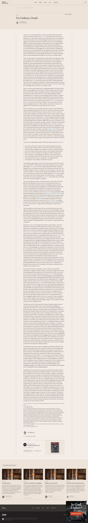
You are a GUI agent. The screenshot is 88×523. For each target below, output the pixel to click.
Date (24, 436)
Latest (35, 2)
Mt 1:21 (68, 488)
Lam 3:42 (39, 231)
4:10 (55, 100)
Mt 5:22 (48, 193)
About (45, 2)
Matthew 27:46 (42, 36)
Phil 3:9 (51, 262)
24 (59, 173)
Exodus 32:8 (51, 129)
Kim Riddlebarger (22, 22)
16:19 (55, 200)
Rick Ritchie (72, 496)
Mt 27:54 (34, 75)
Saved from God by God (33, 444)
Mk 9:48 (55, 193)
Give (50, 2)
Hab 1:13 (50, 274)
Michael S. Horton (8, 496)
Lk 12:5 (59, 193)
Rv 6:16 (25, 203)
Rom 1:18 (44, 197)
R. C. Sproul (50, 496)
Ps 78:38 (32, 231)
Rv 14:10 (50, 200)
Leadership (65, 514)
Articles (3, 481)
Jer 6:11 (46, 177)
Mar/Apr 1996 (67, 14)
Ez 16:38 (33, 166)
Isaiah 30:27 (60, 142)
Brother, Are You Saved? (51, 483)
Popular (40, 2)
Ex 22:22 (56, 173)
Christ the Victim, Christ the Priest (75, 483)
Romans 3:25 (26, 102)
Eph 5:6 (39, 198)
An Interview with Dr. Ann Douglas (32, 483)
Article (17, 15)
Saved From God (6, 483)
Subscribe (56, 2)
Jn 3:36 (48, 191)
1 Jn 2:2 (51, 100)
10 (55, 129)
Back (25, 403)
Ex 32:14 (27, 231)
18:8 (51, 193)
